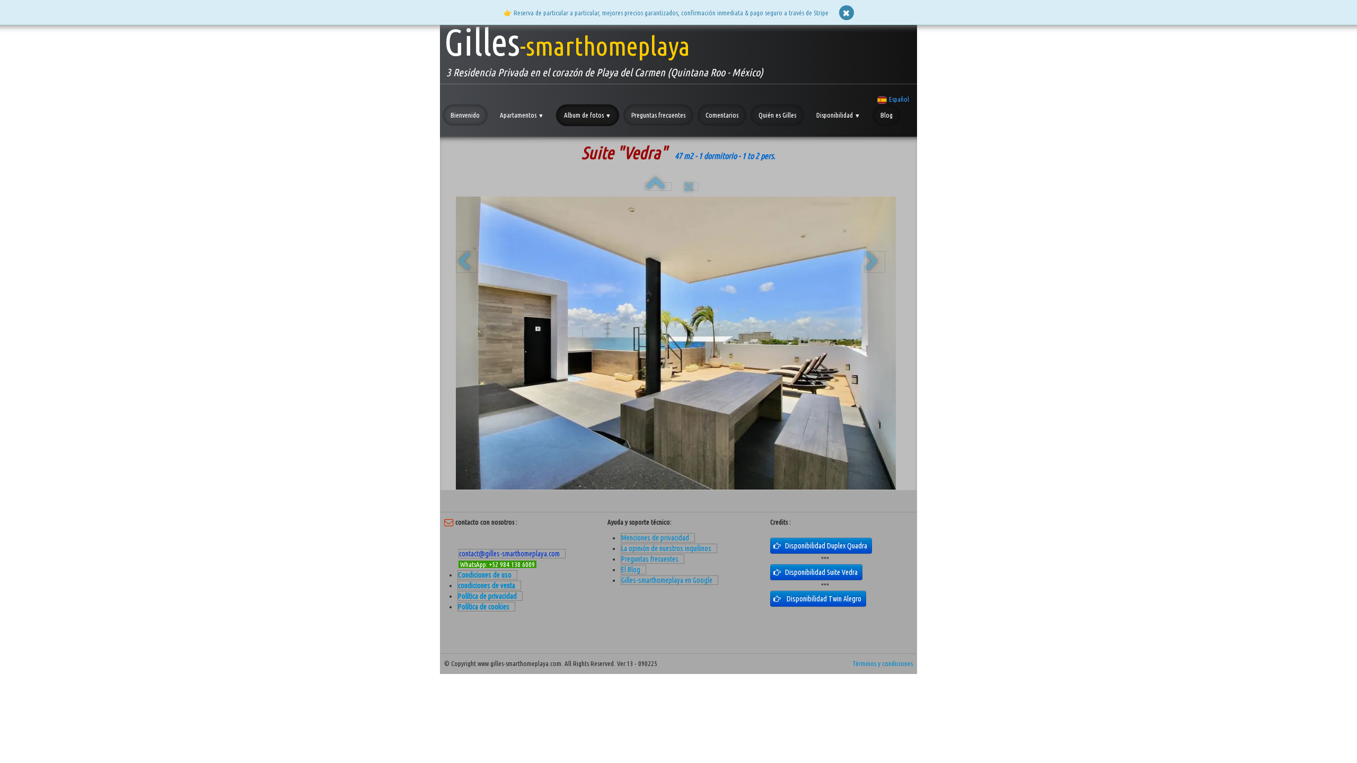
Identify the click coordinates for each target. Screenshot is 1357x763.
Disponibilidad (838, 115)
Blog (886, 115)
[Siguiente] (874, 262)
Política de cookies (483, 606)
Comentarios (722, 115)
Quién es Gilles (777, 115)
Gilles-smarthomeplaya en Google (666, 580)
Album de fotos (587, 115)
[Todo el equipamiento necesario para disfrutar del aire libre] (676, 343)
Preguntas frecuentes (658, 115)
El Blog (630, 569)
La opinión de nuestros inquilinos (666, 548)
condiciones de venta (486, 585)
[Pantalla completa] (691, 186)
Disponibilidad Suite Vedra (822, 572)
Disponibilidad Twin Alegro (824, 599)
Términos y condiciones (882, 663)
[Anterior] (466, 262)
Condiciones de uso (485, 575)
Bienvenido (465, 115)
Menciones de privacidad (655, 538)
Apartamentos (522, 115)
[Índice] (658, 186)
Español (900, 99)
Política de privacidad (487, 596)
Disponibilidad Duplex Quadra (827, 546)
